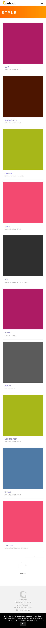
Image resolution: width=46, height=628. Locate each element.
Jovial (8, 333)
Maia (7, 67)
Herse (7, 226)
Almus (8, 386)
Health (7, 388)
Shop (14, 70)
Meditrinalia (11, 439)
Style (19, 70)
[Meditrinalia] (27, 415)
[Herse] (27, 202)
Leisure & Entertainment (14, 548)
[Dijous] (27, 468)
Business (8, 70)
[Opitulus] (27, 521)
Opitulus (9, 545)
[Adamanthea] (27, 96)
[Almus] (27, 362)
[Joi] (27, 256)
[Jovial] (27, 309)
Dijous (8, 492)
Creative (15, 176)
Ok (23, 624)
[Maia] (27, 43)
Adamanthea (11, 120)
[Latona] (27, 149)
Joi (6, 279)
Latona (8, 173)
